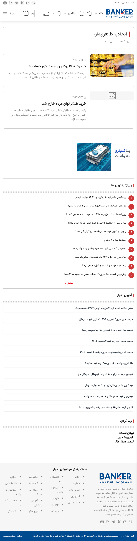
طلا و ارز (58, 13)
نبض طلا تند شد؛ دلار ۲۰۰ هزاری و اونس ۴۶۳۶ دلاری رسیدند (104, 308)
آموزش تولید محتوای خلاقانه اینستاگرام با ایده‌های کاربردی (105, 374)
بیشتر (70, 283)
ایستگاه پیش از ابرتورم (115, 240)
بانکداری (71, 13)
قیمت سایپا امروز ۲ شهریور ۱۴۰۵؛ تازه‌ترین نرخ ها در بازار (106, 319)
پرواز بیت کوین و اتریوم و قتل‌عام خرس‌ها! (104, 266)
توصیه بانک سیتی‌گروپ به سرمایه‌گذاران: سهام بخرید (99, 248)
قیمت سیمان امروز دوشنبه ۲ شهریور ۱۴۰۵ (112, 341)
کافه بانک (33, 483)
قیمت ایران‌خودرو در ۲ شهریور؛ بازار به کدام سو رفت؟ (107, 330)
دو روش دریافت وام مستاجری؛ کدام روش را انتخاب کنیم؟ (97, 206)
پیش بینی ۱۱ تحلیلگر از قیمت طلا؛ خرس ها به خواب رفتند (97, 223)
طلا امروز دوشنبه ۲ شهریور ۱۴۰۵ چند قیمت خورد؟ (109, 363)
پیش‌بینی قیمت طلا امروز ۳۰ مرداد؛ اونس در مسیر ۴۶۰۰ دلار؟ (95, 274)
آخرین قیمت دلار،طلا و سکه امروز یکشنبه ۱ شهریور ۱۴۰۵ (106, 407)
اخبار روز (89, 13)
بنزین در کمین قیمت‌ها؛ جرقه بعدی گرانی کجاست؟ (100, 231)
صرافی (13, 477)
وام (32, 13)
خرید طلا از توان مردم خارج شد (64, 104)
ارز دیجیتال (45, 13)
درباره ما (76, 483)
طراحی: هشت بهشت (12, 536)
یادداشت (54, 511)
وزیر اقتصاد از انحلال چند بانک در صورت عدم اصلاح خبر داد (95, 214)
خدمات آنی (11, 483)
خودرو (55, 498)
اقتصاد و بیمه (24, 13)
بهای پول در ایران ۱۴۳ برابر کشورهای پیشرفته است (100, 257)
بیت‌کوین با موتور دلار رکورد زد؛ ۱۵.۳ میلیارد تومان (100, 197)
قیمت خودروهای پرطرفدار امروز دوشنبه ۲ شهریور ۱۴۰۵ (106, 352)
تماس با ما (74, 490)
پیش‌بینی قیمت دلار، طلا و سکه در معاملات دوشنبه (108, 396)
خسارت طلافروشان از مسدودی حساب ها (57, 66)
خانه (101, 13)
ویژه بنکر (81, 13)
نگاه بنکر (12, 511)
